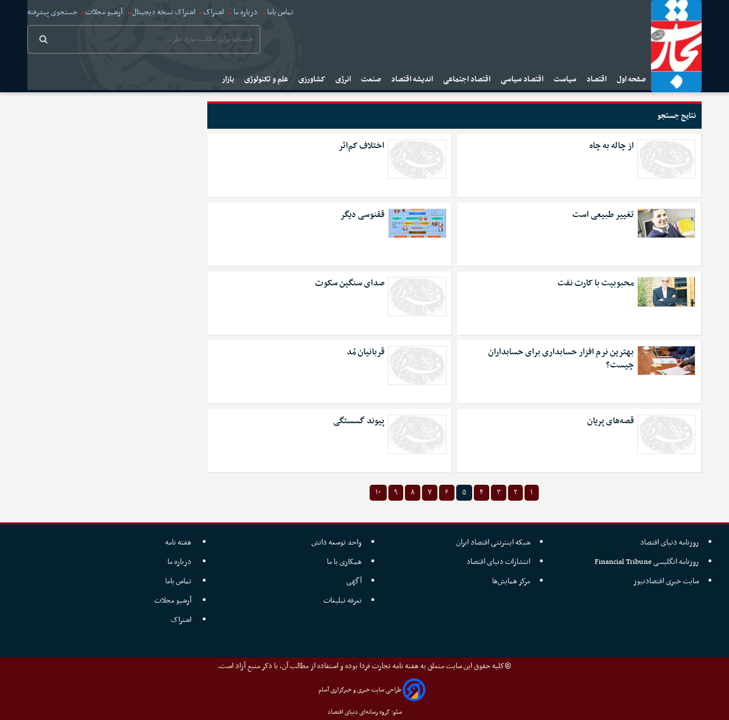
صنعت (372, 79)
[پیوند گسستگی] (417, 434)
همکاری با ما (344, 561)
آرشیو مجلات (104, 12)
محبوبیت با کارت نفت (596, 283)
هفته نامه (179, 542)
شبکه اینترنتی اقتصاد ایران (493, 542)
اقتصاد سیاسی (523, 79)
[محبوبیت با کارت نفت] (666, 291)
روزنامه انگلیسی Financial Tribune (647, 561)
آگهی (354, 581)
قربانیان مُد (365, 352)
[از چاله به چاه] (666, 159)
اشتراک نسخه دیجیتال (162, 12)
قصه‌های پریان (610, 421)
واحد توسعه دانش (337, 542)
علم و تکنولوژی (267, 79)
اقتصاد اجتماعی (467, 79)
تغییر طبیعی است (603, 215)
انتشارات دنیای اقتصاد (498, 561)
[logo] (676, 46)
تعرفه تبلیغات (342, 600)
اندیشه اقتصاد (413, 79)
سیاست (566, 79)
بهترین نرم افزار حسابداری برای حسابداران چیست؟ (561, 359)
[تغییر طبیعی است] (666, 223)
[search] (43, 40)
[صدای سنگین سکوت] (417, 296)
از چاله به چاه (611, 146)
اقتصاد (597, 79)
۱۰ (378, 492)
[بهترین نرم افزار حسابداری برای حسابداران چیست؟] (666, 360)
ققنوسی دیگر (362, 215)
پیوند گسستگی (358, 421)
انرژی (344, 79)
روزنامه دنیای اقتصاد (669, 542)
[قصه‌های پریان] (666, 434)
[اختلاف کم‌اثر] (417, 159)
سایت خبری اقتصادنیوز (666, 581)
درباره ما (245, 12)
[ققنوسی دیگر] (417, 223)
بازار (229, 79)
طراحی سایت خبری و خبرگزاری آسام (359, 690)
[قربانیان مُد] (417, 365)
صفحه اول (632, 79)
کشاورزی (312, 79)
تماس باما (280, 12)
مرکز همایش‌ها (511, 581)
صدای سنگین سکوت (349, 283)
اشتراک (214, 12)
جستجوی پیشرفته (52, 12)
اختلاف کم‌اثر (361, 146)
